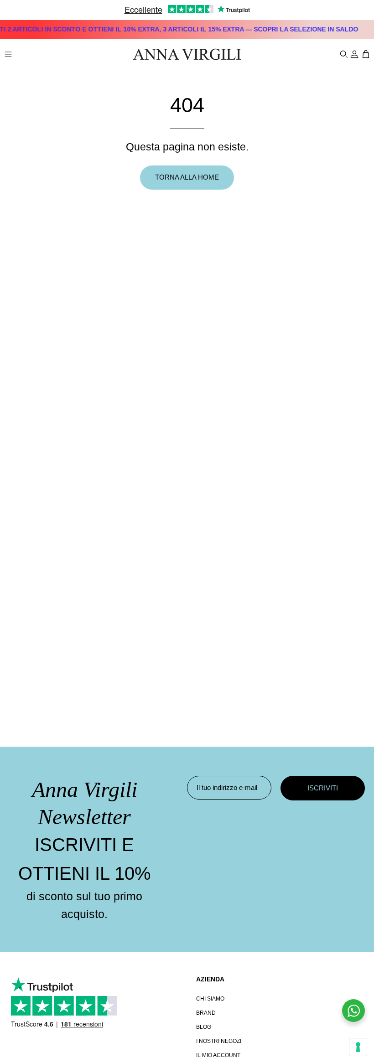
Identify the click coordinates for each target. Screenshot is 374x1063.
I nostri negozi (218, 1041)
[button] (343, 54)
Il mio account (218, 1055)
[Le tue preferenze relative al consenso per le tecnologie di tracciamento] (358, 1047)
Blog (203, 1027)
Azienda (210, 979)
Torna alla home (187, 177)
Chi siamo (210, 999)
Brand (206, 1013)
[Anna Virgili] (187, 54)
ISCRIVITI (322, 788)
